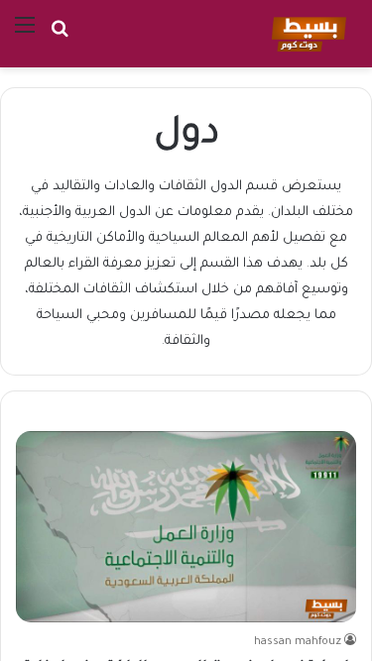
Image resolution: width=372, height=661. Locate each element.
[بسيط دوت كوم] (306, 34)
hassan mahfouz (297, 642)
